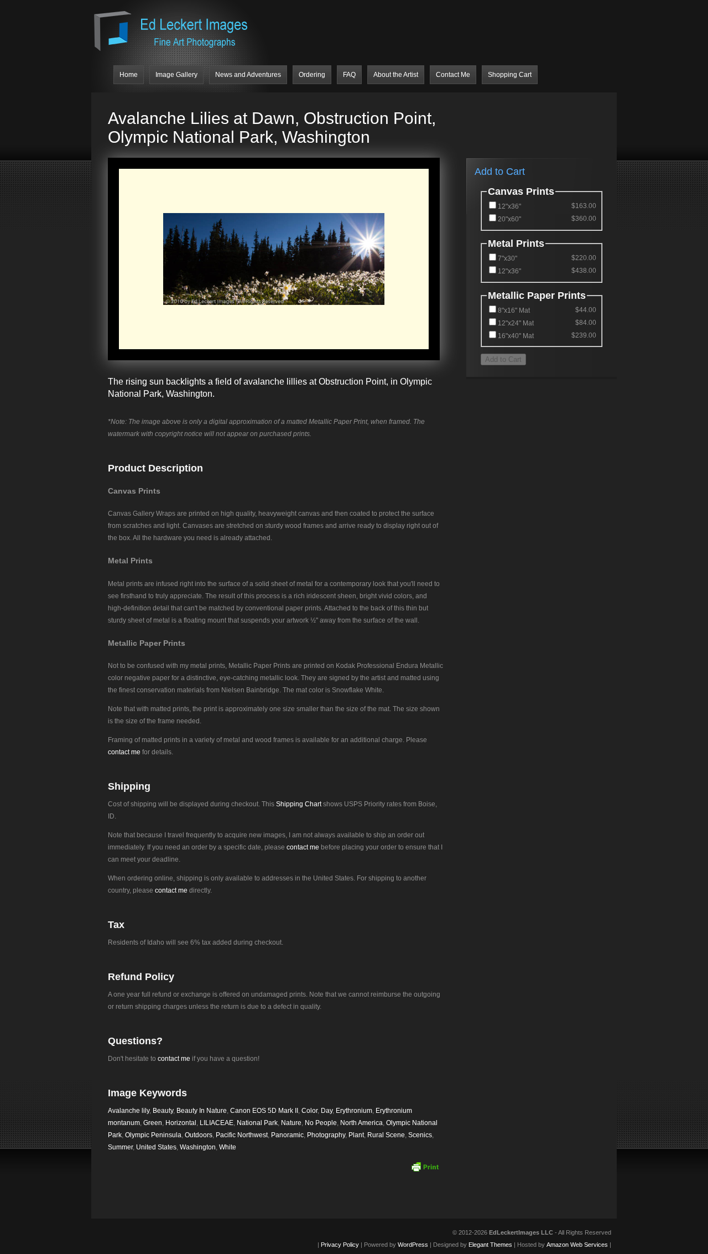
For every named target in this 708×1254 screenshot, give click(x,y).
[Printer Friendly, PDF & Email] (425, 1166)
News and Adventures (248, 75)
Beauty (163, 1111)
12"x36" (509, 206)
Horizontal (180, 1123)
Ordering (312, 75)
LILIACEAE (216, 1123)
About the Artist (395, 75)
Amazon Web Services (577, 1244)
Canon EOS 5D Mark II (264, 1111)
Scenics (420, 1135)
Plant (356, 1135)
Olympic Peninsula (153, 1135)
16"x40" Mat (516, 336)
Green (152, 1123)
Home (128, 75)
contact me (124, 752)
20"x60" (509, 219)
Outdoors (198, 1135)
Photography (326, 1135)
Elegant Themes (490, 1244)
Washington (198, 1147)
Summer (120, 1147)
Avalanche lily (128, 1111)
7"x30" (507, 258)
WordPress (413, 1244)
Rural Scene (386, 1135)
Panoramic (287, 1135)
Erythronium (354, 1111)
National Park (257, 1123)
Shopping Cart (510, 75)
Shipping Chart (298, 804)
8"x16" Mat (514, 310)
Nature (291, 1123)
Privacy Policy (340, 1244)
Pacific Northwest (242, 1135)
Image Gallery (176, 75)
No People (321, 1123)
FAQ (349, 75)
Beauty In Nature (201, 1111)
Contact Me (453, 75)
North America (361, 1123)
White (227, 1147)
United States (156, 1147)
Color (309, 1111)
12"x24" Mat (516, 323)
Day (326, 1111)
